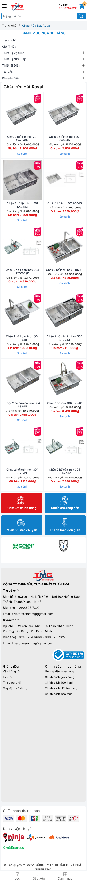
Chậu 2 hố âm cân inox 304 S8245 (22, 404)
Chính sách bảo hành (59, 682)
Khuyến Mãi (10, 78)
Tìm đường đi (12, 682)
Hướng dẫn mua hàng (59, 671)
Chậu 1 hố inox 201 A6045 (64, 203)
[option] (24, 545)
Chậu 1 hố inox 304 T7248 (64, 403)
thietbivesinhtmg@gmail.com (33, 614)
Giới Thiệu (9, 46)
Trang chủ (9, 40)
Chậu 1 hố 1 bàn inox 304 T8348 (22, 338)
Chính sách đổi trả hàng (61, 688)
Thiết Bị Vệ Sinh (13, 53)
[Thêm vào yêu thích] (12, 113)
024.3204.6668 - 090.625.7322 (42, 637)
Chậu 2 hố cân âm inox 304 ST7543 (64, 338)
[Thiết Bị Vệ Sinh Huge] (63, 545)
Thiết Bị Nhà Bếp (14, 59)
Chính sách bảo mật (58, 694)
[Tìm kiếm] (81, 16)
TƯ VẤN (8, 72)
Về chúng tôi (11, 671)
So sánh (22, 153)
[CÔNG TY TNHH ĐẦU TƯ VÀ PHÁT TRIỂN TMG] (17, 6)
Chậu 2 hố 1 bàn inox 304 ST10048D (22, 271)
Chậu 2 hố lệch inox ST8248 (64, 269)
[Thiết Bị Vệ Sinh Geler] (24, 545)
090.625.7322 (29, 607)
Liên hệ (8, 677)
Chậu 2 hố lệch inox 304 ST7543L (22, 471)
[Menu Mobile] (4, 5)
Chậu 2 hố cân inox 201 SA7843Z (22, 138)
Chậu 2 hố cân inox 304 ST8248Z (64, 471)
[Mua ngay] (45, 113)
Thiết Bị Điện (11, 65)
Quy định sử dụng (15, 688)
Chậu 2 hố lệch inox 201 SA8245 (64, 138)
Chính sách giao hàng (59, 677)
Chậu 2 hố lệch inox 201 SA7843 (22, 204)
